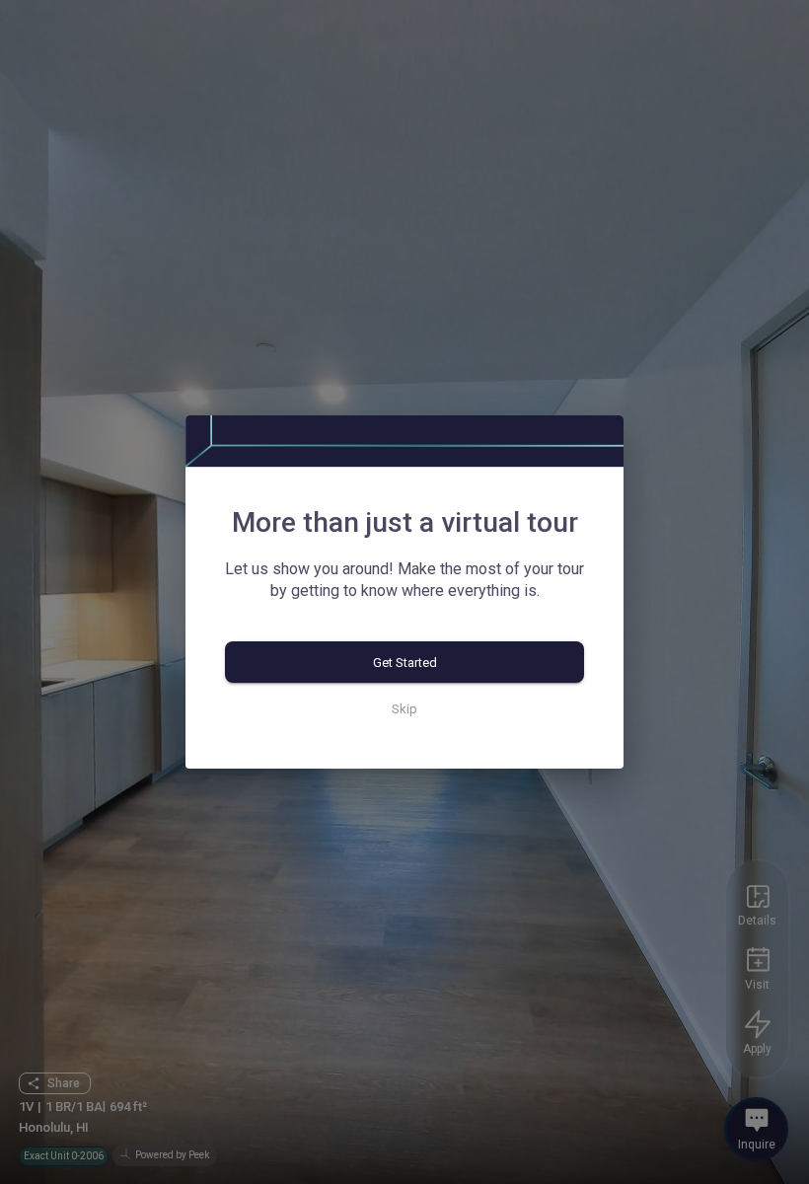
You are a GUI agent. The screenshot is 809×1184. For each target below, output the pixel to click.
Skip (404, 709)
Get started (405, 662)
